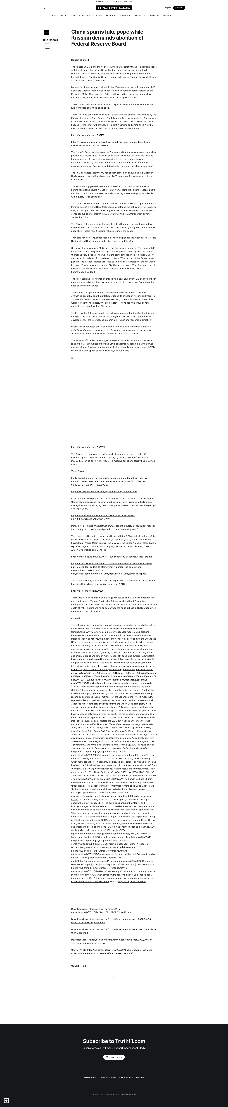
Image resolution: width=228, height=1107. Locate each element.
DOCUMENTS (125, 16)
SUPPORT (167, 16)
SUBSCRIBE (154, 16)
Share (47, 49)
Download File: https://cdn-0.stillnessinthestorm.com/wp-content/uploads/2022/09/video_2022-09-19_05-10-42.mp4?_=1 (112, 481)
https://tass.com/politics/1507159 (87, 135)
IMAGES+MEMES (86, 16)
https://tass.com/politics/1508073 (88, 447)
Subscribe (179, 8)
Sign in (168, 8)
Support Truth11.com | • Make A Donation (100, 1077)
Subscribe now (116, 1057)
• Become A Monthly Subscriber (131, 1077)
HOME (53, 16)
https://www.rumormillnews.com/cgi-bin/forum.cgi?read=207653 (104, 491)
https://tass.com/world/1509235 (87, 591)
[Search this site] (44, 8)
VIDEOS (99, 16)
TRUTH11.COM (50, 40)
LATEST (63, 16)
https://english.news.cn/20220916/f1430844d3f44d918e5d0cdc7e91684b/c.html (112, 556)
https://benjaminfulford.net (132, 881)
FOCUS (72, 16)
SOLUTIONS (111, 16)
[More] (176, 16)
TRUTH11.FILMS (140, 16)
